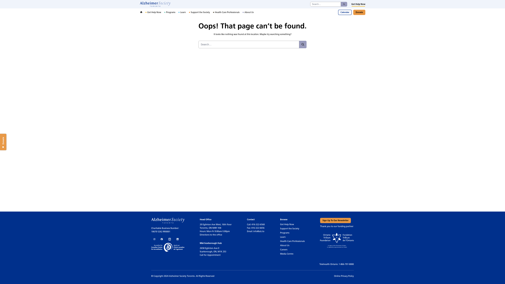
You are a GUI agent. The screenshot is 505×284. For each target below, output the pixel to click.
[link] (155, 4)
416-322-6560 (258, 224)
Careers (283, 249)
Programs (284, 233)
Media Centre (286, 254)
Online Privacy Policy (344, 276)
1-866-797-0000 (346, 264)
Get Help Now (287, 224)
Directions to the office (211, 235)
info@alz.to (258, 231)
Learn (283, 237)
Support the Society (289, 228)
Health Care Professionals (292, 241)
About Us (284, 245)
